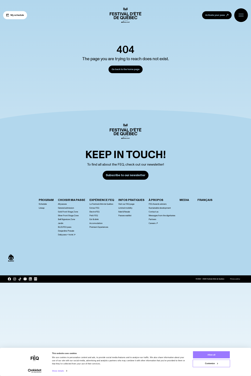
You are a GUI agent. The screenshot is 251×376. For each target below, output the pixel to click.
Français (204, 200)
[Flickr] (35, 278)
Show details (58, 371)
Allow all (211, 355)
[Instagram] (14, 279)
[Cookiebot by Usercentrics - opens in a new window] (34, 371)
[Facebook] (9, 279)
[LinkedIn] (30, 278)
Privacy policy (235, 279)
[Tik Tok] (19, 279)
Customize (210, 363)
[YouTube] (25, 278)
